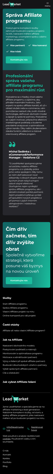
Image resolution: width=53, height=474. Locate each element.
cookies (7, 439)
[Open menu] (47, 4)
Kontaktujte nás (19, 60)
